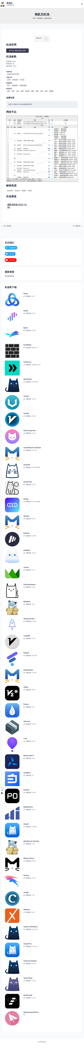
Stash (25, 294)
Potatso (26, 790)
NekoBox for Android (31, 841)
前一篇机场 (6, 226)
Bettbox (26, 533)
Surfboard (27, 362)
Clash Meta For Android (32, 448)
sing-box (26, 721)
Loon (25, 738)
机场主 (10, 3)
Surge (25, 311)
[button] (2, 790)
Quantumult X (28, 755)
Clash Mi (26, 465)
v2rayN (26, 413)
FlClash (26, 653)
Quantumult (27, 995)
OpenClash (27, 379)
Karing (25, 499)
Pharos (26, 704)
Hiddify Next (28, 807)
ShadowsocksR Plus (31, 1012)
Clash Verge (27, 978)
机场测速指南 (9, 276)
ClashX (26, 824)
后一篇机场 (77, 226)
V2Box (25, 687)
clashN (26, 892)
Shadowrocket (29, 619)
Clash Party (27, 482)
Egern (25, 328)
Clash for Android (29, 961)
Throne (26, 567)
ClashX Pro (27, 944)
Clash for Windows (30, 927)
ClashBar (26, 550)
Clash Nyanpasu (29, 584)
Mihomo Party (28, 858)
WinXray (26, 910)
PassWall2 (27, 345)
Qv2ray (26, 875)
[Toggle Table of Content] (45, 38)
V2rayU (26, 396)
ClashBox (27, 773)
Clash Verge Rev (29, 430)
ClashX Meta (28, 670)
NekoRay (26, 602)
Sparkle (26, 516)
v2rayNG (26, 636)
